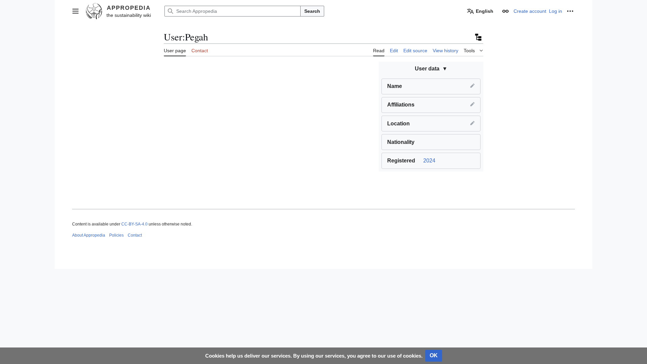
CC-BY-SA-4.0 (134, 224)
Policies (116, 235)
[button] (75, 11)
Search (312, 11)
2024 (429, 160)
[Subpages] (477, 37)
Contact (135, 235)
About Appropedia (88, 235)
